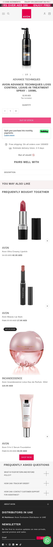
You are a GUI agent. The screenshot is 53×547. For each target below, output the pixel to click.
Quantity (26, 105)
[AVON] (26, 14)
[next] (30, 74)
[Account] (44, 13)
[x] (6, 544)
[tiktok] (20, 544)
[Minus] (4, 110)
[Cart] (49, 13)
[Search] (8, 13)
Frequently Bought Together (25, 191)
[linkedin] (13, 544)
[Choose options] (47, 241)
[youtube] (16, 544)
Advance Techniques (26, 79)
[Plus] (16, 110)
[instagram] (9, 544)
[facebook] (3, 544)
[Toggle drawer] (3, 14)
